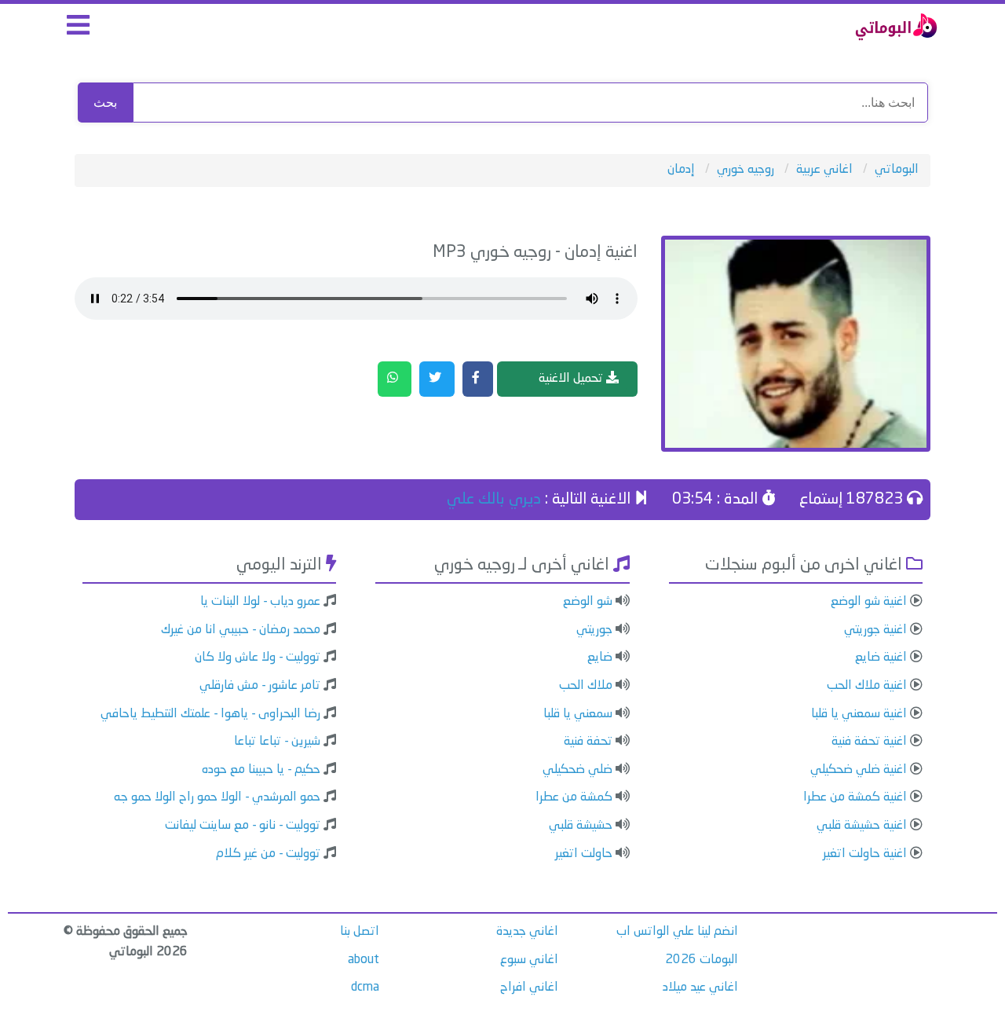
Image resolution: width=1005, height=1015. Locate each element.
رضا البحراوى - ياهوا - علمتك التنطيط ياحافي (210, 714)
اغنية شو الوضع (869, 601)
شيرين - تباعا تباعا (277, 741)
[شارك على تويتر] (437, 379)
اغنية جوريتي (875, 630)
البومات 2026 (701, 960)
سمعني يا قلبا (577, 714)
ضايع (599, 657)
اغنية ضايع (881, 657)
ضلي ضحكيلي (577, 770)
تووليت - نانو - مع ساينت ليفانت (242, 825)
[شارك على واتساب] (394, 379)
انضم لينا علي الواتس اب (677, 931)
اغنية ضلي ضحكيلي (858, 770)
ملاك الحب (585, 686)
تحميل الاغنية (572, 378)
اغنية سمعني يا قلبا (859, 714)
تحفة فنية (588, 741)
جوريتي (594, 630)
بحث (105, 102)
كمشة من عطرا (573, 797)
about (363, 960)
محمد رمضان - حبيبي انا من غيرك (240, 630)
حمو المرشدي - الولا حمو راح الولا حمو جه (217, 797)
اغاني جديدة (527, 931)
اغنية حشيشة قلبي (862, 825)
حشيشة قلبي (580, 825)
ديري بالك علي (494, 500)
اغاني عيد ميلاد (700, 987)
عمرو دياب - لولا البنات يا (260, 601)
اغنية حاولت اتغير (865, 854)
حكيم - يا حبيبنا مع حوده (261, 770)
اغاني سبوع (529, 960)
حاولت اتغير (583, 854)
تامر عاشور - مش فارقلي (259, 686)
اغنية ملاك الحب (867, 686)
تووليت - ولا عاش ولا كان (257, 657)
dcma (365, 987)
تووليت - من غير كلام (268, 854)
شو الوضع (587, 601)
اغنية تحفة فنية (869, 741)
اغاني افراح (529, 987)
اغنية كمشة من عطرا (855, 797)
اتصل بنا (359, 931)
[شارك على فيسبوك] (477, 379)
